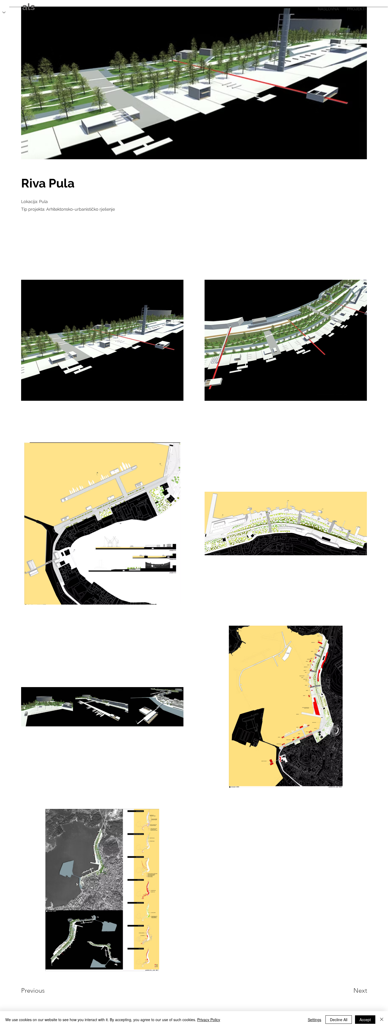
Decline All (338, 1019)
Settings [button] (314, 1019)
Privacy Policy (208, 1019)
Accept (365, 1019)
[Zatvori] (381, 1019)
